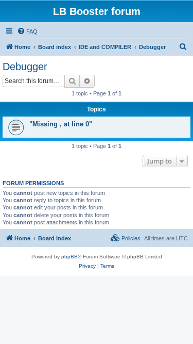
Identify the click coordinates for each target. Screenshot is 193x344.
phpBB (69, 256)
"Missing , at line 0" (60, 124)
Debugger (25, 66)
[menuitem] (27, 31)
